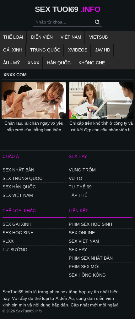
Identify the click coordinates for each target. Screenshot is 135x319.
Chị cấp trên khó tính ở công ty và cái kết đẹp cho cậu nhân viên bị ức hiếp (101, 127)
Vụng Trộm (82, 169)
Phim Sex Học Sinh (90, 224)
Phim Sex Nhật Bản (91, 258)
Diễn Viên (42, 37)
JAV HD (102, 49)
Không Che (91, 62)
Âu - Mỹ (11, 62)
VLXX (8, 241)
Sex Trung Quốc (22, 178)
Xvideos (77, 49)
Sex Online (82, 232)
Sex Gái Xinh (17, 224)
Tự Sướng (15, 249)
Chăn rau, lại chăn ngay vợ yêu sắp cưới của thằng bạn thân (33, 126)
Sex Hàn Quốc (19, 186)
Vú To (75, 178)
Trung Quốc (45, 49)
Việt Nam (71, 37)
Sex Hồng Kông (87, 275)
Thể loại (13, 37)
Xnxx (33, 62)
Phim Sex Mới (84, 266)
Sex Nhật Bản (18, 169)
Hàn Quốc (59, 62)
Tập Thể (78, 195)
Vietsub (98, 37)
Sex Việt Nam (18, 195)
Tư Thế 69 (80, 186)
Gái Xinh (12, 49)
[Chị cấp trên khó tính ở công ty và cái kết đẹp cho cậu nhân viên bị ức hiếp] (101, 100)
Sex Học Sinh (18, 232)
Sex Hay (78, 249)
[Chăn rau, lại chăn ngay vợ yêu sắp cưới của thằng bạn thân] (34, 100)
